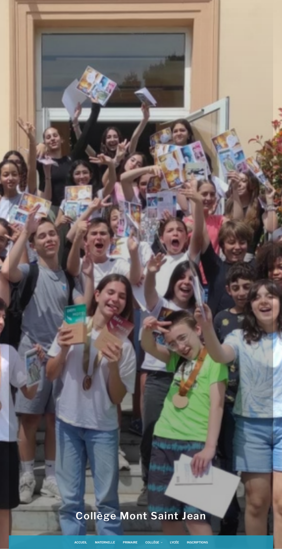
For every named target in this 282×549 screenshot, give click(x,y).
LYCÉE (174, 542)
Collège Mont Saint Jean (141, 516)
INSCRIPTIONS (197, 542)
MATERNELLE (105, 542)
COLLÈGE (152, 542)
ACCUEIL (80, 542)
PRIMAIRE (130, 542)
